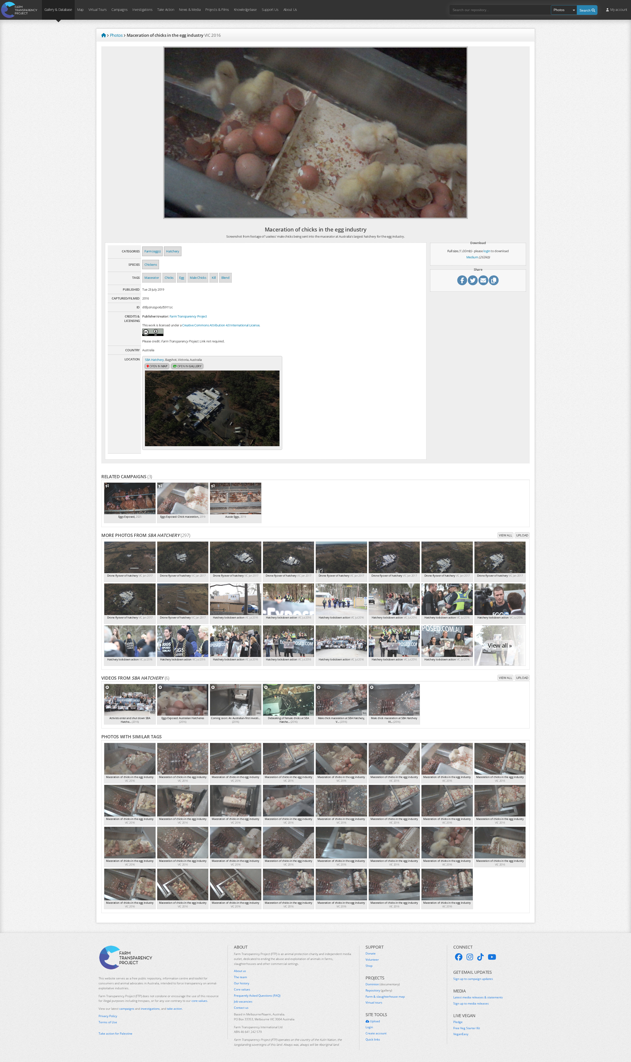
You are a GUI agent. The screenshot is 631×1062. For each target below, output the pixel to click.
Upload (522, 535)
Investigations (142, 9)
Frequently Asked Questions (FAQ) (257, 996)
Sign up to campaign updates (473, 979)
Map (80, 9)
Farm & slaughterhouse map (385, 997)
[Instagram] (470, 957)
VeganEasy (460, 1034)
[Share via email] (483, 280)
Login (369, 1027)
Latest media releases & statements (478, 997)
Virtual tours (374, 1003)
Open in (158, 366)
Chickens (150, 264)
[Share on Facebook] (462, 280)
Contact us (241, 1008)
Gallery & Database (58, 9)
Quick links (373, 1040)
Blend (225, 277)
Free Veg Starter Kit (466, 1028)
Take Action (165, 9)
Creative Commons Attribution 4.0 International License (220, 325)
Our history (241, 983)
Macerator (151, 277)
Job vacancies (243, 1002)
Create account (376, 1033)
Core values (242, 989)
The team (240, 977)
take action (174, 1009)
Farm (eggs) (152, 251)
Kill (214, 277)
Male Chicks (198, 277)
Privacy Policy (108, 1016)
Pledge (458, 1022)
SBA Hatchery (154, 359)
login (486, 251)
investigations (150, 1009)
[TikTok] (480, 957)
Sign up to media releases (471, 1004)
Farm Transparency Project (188, 316)
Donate (371, 954)
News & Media (189, 9)
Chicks (169, 277)
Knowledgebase (245, 9)
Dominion (383, 984)
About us (240, 971)
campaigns (126, 1009)
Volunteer (372, 960)
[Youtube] (492, 957)
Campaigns (119, 9)
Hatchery (172, 251)
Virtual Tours (97, 9)
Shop (369, 966)
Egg (181, 277)
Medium (472, 257)
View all (505, 535)
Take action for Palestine (115, 1033)
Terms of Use (108, 1022)
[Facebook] (458, 957)
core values (199, 1001)
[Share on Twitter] (473, 280)
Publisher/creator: (155, 316)
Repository (379, 990)
